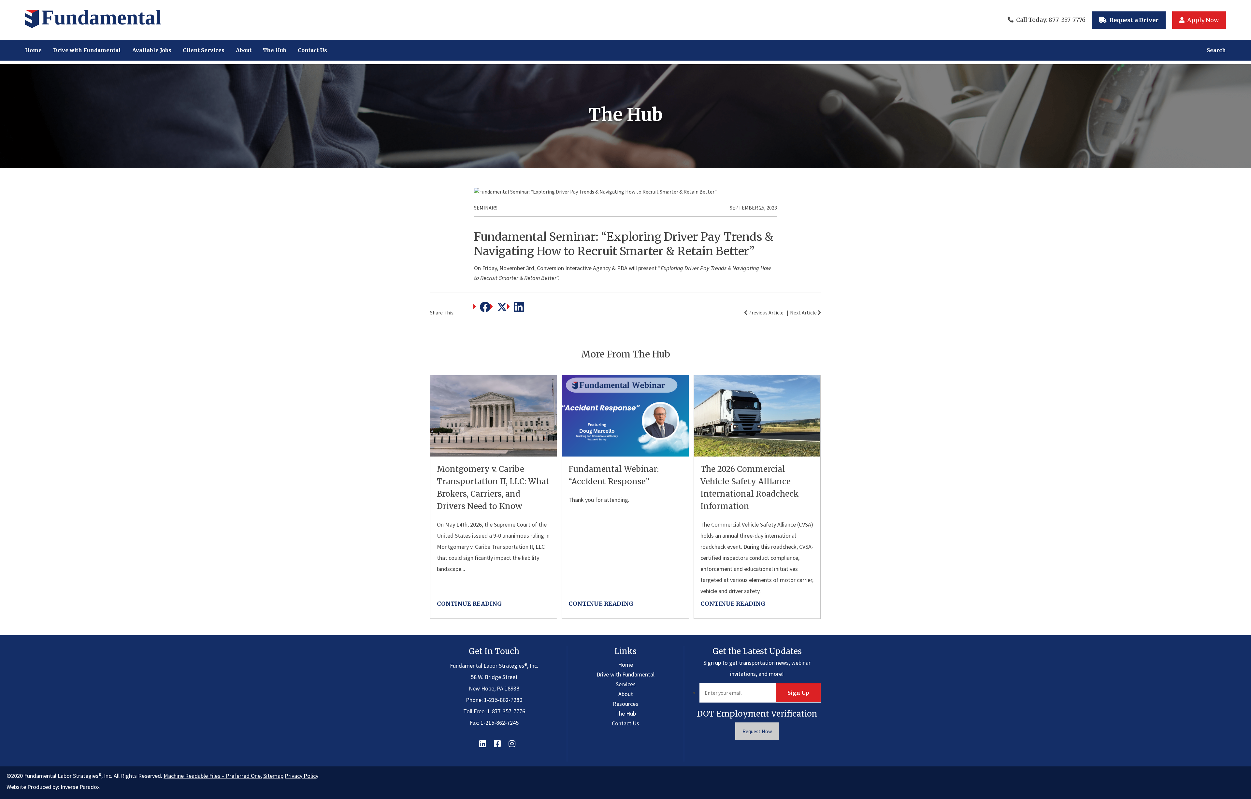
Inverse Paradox (80, 787)
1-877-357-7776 (506, 711)
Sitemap (273, 775)
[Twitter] (502, 310)
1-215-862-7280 (503, 700)
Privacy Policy (301, 775)
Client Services (203, 50)
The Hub (274, 50)
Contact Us (312, 50)
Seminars (485, 207)
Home (33, 50)
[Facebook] (485, 310)
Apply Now (1203, 20)
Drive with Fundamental (87, 50)
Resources (625, 703)
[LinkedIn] (519, 310)
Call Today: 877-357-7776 (1051, 20)
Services (626, 684)
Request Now (757, 731)
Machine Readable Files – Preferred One (212, 775)
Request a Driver (1133, 20)
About (244, 50)
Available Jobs (151, 50)
